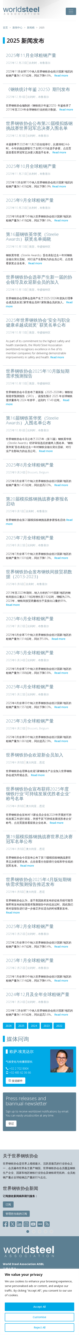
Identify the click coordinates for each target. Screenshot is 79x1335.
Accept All (39, 1306)
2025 (21, 1025)
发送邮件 (17, 1080)
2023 (47, 1025)
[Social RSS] (47, 1223)
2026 (9, 1025)
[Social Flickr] (40, 1223)
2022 (59, 1025)
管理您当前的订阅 (16, 1213)
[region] (39, 1302)
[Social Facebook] (6, 1223)
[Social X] (12, 1223)
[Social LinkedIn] (19, 1223)
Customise (39, 1317)
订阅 (8, 1204)
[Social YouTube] (33, 1223)
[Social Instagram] (26, 1223)
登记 (11, 1123)
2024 (34, 1025)
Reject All (39, 1327)
